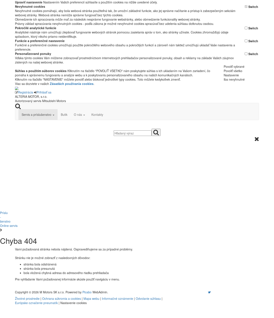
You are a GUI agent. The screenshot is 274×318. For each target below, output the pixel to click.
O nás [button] (78, 114)
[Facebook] (203, 292)
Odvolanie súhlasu (148, 298)
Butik (64, 114)
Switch (253, 7)
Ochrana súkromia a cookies (61, 298)
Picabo (87, 292)
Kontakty (97, 114)
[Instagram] (206, 292)
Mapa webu (91, 298)
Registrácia (25, 92)
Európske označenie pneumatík (36, 303)
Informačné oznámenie (117, 298)
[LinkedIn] (212, 292)
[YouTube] (205, 292)
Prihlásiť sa (44, 92)
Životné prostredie (27, 298)
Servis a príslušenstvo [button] (37, 114)
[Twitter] (209, 292)
